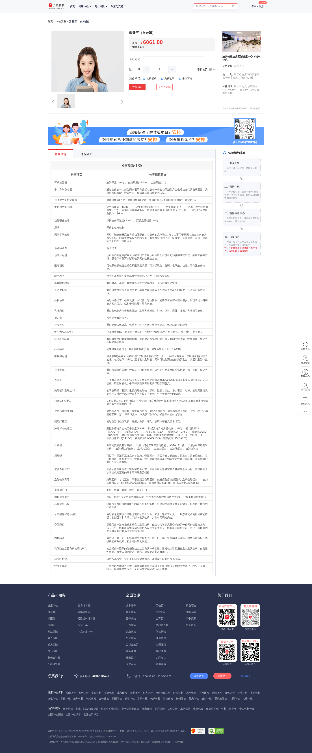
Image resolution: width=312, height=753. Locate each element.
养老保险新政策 (130, 708)
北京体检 (122, 692)
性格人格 (191, 612)
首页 (72, 6)
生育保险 (198, 708)
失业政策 (131, 631)
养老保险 (147, 708)
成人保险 (53, 644)
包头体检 (148, 692)
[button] (53, 101)
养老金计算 (54, 657)
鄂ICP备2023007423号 (138, 730)
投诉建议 (246, 676)
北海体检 (217, 692)
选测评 (51, 625)
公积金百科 (162, 625)
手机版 (121, 730)
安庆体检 (84, 692)
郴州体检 (181, 698)
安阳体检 (96, 692)
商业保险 (100, 6)
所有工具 (83, 625)
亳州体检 (191, 692)
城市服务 (131, 605)
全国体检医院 (55, 714)
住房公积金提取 (110, 708)
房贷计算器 (84, 605)
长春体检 (130, 698)
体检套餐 (61, 21)
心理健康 (161, 644)
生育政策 (131, 638)
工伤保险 (185, 708)
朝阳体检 (117, 698)
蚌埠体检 (178, 692)
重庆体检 (194, 698)
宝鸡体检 (255, 692)
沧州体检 (78, 698)
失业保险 (173, 708)
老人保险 (53, 638)
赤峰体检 (104, 698)
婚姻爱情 (161, 664)
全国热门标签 (91, 714)
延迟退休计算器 (86, 618)
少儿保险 (53, 651)
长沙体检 (155, 698)
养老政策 (131, 612)
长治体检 (91, 698)
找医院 (51, 618)
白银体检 (53, 698)
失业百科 (161, 612)
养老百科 (131, 657)
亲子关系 (191, 618)
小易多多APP (85, 631)
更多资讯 (191, 625)
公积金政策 (132, 644)
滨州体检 (204, 692)
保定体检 (135, 692)
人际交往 (161, 657)
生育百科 (161, 618)
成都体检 (207, 698)
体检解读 (161, 631)
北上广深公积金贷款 (87, 708)
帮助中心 (222, 675)
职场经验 (191, 605)
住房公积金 (212, 708)
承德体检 (65, 698)
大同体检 (235, 698)
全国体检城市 (73, 714)
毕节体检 (242, 692)
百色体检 (230, 692)
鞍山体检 (71, 692)
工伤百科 (161, 605)
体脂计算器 (84, 612)
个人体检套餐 (246, 708)
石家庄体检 (220, 698)
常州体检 (142, 698)
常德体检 (168, 698)
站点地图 (179, 742)
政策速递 (131, 651)
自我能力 (161, 651)
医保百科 (131, 664)
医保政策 (131, 618)
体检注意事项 (229, 708)
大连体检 (247, 698)
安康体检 (109, 692)
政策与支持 (117, 6)
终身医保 (68, 708)
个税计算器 (54, 664)
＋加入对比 (164, 87)
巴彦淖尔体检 (163, 692)
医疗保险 (160, 708)
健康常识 (161, 638)
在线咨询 (199, 675)
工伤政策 (131, 625)
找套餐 (51, 612)
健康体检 (84, 6)
